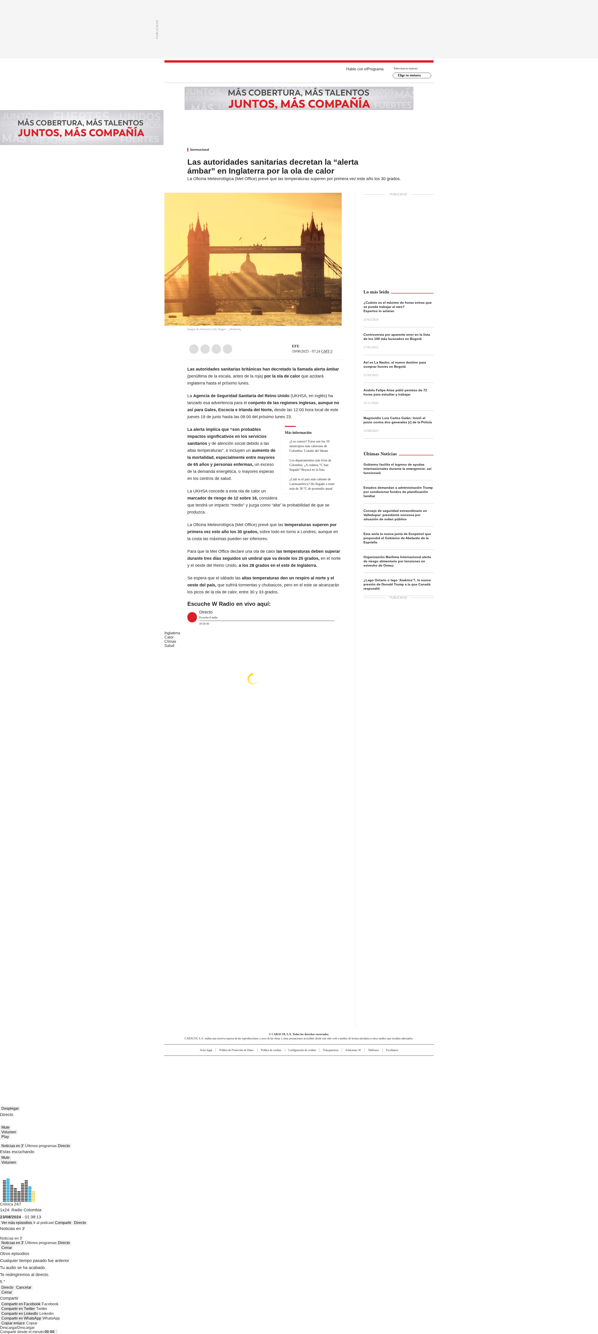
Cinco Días (308, 1069)
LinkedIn (216, 349)
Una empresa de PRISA (204, 1066)
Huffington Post (250, 1069)
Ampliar (332, 202)
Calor (169, 637)
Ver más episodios (16, 1223)
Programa (375, 69)
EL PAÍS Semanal (342, 1069)
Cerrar (6, 1248)
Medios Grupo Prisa (204, 1077)
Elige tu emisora (409, 75)
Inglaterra (172, 633)
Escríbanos (392, 1050)
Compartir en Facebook (20, 1304)
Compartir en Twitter (18, 1309)
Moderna (266, 1075)
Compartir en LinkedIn (19, 1314)
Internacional (199, 149)
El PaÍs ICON (307, 1075)
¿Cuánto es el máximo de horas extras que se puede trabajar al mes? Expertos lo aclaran (397, 307)
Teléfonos (373, 1050)
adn (366, 1061)
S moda (327, 1075)
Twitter (205, 349)
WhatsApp (227, 349)
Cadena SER (335, 1061)
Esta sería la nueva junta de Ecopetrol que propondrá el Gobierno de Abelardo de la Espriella (397, 538)
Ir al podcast (43, 1223)
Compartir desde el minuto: (27, 1332)
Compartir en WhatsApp (21, 1318)
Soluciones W (353, 1050)
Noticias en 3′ (12, 1146)
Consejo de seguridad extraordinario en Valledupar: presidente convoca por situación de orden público (395, 515)
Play (5, 1137)
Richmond (242, 1075)
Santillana (286, 1061)
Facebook (194, 349)
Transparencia (330, 1050)
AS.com (350, 1061)
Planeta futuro (362, 1069)
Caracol (383, 1061)
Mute (5, 1127)
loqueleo (348, 1075)
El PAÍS (243, 1061)
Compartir (63, 1223)
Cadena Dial (325, 1069)
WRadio (299, 72)
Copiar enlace (13, 1323)
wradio (290, 1069)
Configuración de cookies (302, 1050)
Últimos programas (41, 1146)
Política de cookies (271, 1050)
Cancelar (23, 1287)
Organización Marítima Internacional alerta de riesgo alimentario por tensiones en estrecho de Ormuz (397, 561)
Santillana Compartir (312, 1061)
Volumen (8, 1132)
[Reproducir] (192, 617)
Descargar (8, 1328)
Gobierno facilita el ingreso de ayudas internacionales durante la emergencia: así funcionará (397, 469)
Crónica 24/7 (10, 1204)
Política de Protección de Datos (236, 1050)
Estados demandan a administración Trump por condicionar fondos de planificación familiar (398, 492)
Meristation (371, 1075)
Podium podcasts (287, 1075)
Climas (170, 641)
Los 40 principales (264, 1061)
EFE (295, 346)
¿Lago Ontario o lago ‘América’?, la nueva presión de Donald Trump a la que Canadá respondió (397, 584)
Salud (169, 646)
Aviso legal (206, 1050)
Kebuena (381, 1069)
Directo (64, 1146)
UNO (275, 1069)
